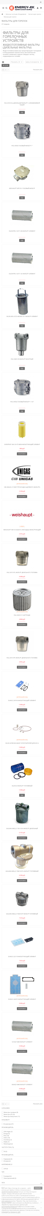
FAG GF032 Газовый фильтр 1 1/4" (22, 402)
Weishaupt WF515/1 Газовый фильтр (22, 188)
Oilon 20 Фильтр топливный (22, 786)
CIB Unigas (8, 1131)
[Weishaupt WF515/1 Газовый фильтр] (22, 173)
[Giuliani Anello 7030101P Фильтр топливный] (22, 899)
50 (5, 1151)
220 (6, 1169)
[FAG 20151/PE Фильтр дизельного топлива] (22, 643)
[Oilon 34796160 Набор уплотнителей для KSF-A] (22, 728)
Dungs (7, 1134)
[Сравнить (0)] (40, 2)
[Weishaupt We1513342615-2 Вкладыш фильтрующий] (22, 515)
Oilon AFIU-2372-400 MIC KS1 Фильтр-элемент (22, 316)
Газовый (7, 1176)
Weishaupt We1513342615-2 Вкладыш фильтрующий (22, 530)
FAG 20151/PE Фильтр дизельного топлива (22, 658)
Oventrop (8, 1140)
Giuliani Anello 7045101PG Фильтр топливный (22, 871)
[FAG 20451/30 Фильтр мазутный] (22, 344)
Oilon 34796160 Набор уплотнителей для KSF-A (22, 743)
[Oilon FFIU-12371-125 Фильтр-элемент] (22, 258)
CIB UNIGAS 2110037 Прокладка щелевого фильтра (22, 487)
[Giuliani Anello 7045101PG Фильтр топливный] (22, 856)
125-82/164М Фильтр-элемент (22, 1042)
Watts (6, 1142)
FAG (6, 1136)
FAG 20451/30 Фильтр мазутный (22, 359)
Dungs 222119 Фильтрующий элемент (22, 956)
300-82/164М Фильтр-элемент (22, 1084)
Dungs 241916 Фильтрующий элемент (22, 700)
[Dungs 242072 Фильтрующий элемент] (22, 984)
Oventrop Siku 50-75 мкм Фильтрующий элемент (22, 444)
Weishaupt (8, 1144)
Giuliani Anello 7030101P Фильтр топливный (22, 914)
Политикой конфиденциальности (14, 1208)
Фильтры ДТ (9, 1114)
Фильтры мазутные (12, 1116)
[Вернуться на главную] (2, 14)
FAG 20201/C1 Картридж (22, 615)
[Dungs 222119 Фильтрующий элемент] (22, 941)
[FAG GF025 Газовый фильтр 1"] (22, 130)
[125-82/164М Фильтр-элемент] (22, 1027)
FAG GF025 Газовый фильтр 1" (22, 146)
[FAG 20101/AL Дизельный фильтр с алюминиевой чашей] (22, 88)
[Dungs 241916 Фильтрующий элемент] (22, 685)
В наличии (8, 1124)
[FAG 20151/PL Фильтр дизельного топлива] (22, 557)
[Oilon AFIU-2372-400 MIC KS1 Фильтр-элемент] (22, 301)
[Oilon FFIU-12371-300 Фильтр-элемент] (22, 216)
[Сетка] (3, 62)
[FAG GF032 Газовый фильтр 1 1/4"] (22, 386)
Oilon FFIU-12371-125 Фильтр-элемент (22, 274)
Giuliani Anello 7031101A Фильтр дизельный (22, 828)
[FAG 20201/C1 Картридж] (22, 600)
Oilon (7, 1138)
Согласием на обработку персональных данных (19, 1209)
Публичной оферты (16, 1206)
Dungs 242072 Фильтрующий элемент (22, 999)
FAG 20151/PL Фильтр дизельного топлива (22, 572)
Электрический (10, 1178)
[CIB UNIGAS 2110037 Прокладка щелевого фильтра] (22, 472)
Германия (8, 1159)
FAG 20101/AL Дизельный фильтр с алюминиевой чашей (22, 104)
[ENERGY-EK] (22, 8)
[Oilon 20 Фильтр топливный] (22, 771)
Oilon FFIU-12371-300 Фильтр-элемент (22, 231)
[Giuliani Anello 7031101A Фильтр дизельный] (22, 813)
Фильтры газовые (11, 1112)
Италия (7, 1161)
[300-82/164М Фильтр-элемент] (22, 1069)
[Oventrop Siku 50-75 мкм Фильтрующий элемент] (22, 429)
